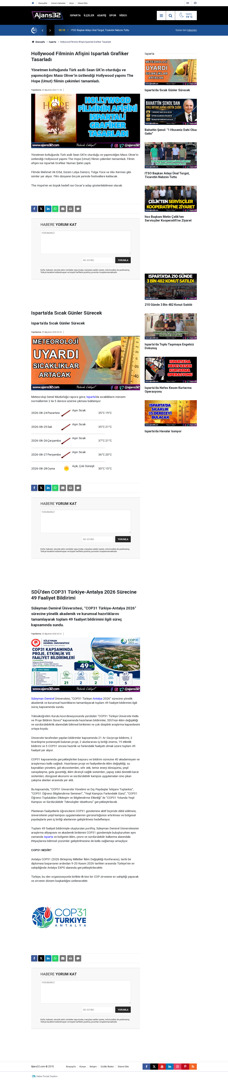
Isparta (75, 15)
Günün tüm (186, 30)
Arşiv (71, 3)
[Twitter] (41, 209)
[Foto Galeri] (195, 3)
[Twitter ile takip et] (154, 1066)
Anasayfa (40, 42)
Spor (112, 15)
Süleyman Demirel (42, 698)
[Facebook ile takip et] (146, 1066)
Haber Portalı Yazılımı (46, 1076)
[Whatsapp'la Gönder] (55, 209)
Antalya (97, 698)
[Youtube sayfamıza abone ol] (162, 1066)
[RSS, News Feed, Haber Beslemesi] (193, 1066)
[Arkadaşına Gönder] (63, 209)
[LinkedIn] (48, 209)
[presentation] (42, 30)
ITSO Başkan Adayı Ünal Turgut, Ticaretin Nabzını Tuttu (100, 30)
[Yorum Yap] (78, 209)
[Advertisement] (16, 82)
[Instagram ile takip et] (177, 1066)
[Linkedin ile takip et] (170, 1066)
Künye (83, 1066)
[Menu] (161, 16)
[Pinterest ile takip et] (185, 1066)
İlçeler (89, 15)
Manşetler (42, 3)
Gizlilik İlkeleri (107, 1066)
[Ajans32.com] (47, 15)
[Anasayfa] (33, 3)
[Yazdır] (70, 209)
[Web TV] (187, 3)
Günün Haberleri (58, 3)
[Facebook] (34, 209)
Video (123, 15)
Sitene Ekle (82, 3)
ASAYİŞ (101, 15)
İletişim (93, 1066)
